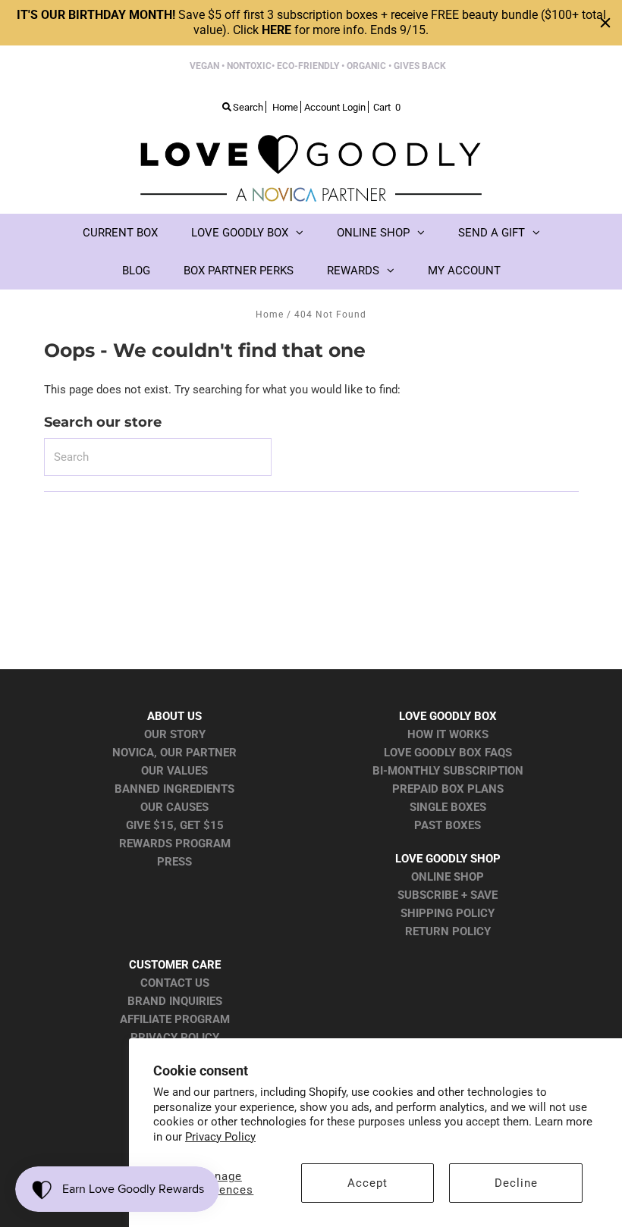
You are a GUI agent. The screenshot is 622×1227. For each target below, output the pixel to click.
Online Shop (373, 232)
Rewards (353, 270)
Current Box (120, 232)
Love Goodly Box (239, 232)
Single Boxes (448, 807)
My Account (464, 270)
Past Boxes (447, 825)
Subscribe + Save (447, 895)
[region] (311, 22)
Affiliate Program (175, 1019)
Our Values (174, 771)
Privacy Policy (220, 1137)
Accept (367, 1183)
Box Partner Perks (239, 270)
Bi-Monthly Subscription (447, 771)
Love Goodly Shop (448, 858)
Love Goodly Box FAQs (448, 752)
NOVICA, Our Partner (174, 752)
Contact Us (174, 983)
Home (270, 314)
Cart (387, 107)
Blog (136, 270)
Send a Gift (491, 232)
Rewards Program (175, 843)
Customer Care (175, 965)
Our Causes (174, 807)
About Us (174, 716)
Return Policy (448, 931)
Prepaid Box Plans (448, 789)
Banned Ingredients (174, 789)
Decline (516, 1183)
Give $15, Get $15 (175, 825)
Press (174, 862)
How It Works (447, 734)
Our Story (175, 734)
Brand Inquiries (174, 1001)
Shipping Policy (448, 913)
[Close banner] (605, 23)
